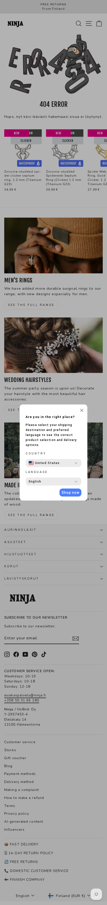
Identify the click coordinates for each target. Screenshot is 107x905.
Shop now (70, 493)
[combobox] (44, 463)
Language (37, 472)
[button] (82, 411)
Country (36, 453)
